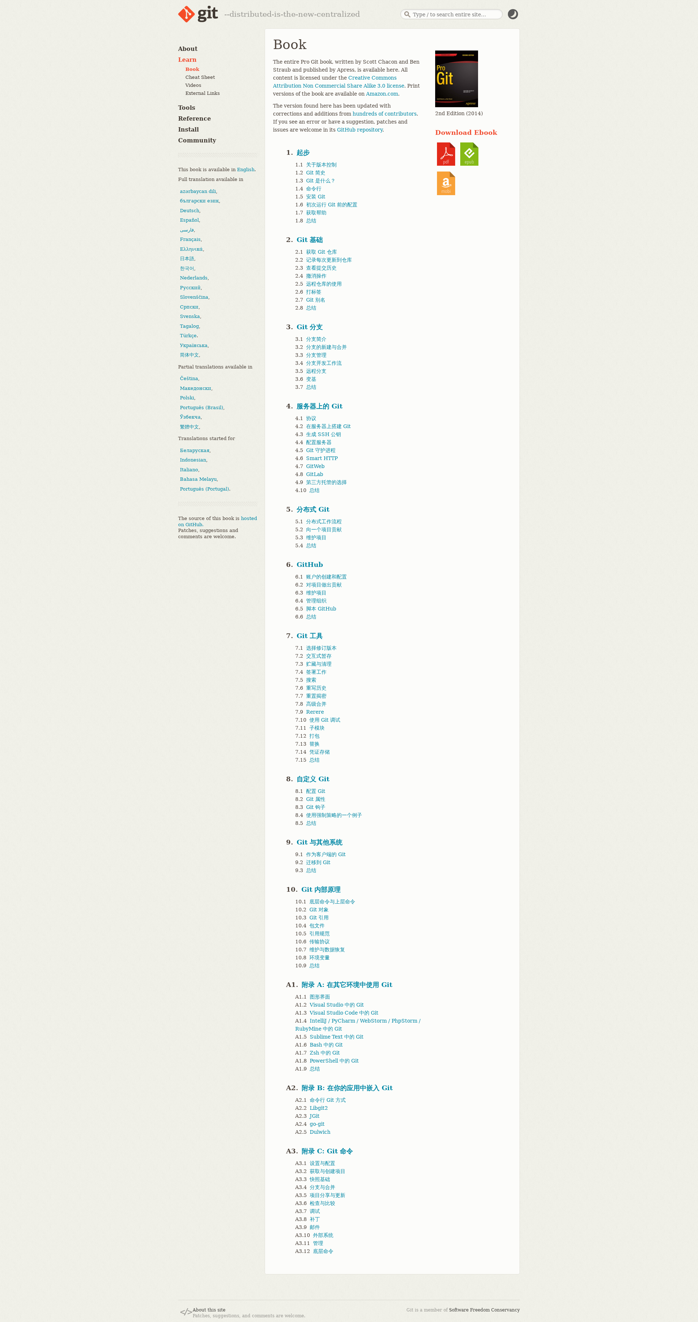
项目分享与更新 (327, 1195)
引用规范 (319, 933)
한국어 (187, 268)
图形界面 (320, 997)
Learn (187, 59)
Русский (190, 287)
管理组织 (316, 601)
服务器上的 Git (319, 406)
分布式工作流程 (324, 521)
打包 (314, 736)
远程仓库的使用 (324, 284)
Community (197, 140)
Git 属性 (315, 799)
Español (189, 220)
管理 (318, 1243)
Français (190, 239)
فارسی (187, 229)
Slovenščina (194, 297)
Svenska (190, 316)
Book (192, 69)
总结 (311, 220)
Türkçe (188, 335)
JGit (315, 1116)
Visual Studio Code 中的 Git (344, 1013)
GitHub (310, 564)
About (187, 48)
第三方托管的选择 (326, 482)
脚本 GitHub (321, 609)
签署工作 (316, 672)
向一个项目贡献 (324, 529)
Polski (187, 397)
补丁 (315, 1219)
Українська (194, 345)
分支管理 (316, 355)
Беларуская (194, 450)
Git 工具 (310, 636)
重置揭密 (316, 696)
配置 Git (315, 791)
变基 (311, 379)
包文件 (317, 925)
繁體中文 (189, 426)
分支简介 (316, 339)
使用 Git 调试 (324, 720)
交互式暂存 (319, 656)
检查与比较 (322, 1203)
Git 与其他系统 (319, 842)
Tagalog (189, 326)
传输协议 (319, 941)
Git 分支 (310, 327)
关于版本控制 (321, 165)
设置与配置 (322, 1163)
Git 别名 (315, 300)
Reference (194, 118)
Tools (186, 107)
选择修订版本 (321, 648)
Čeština (189, 378)
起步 (303, 152)
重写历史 (316, 688)
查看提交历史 (321, 268)
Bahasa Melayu (198, 479)
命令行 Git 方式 (328, 1100)
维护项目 (316, 537)
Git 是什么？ (321, 181)
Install (188, 129)
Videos (193, 85)
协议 (311, 418)
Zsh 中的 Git (325, 1053)
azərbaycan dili (198, 191)
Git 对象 (319, 909)
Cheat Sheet (200, 77)
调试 (315, 1211)
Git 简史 (315, 173)
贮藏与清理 (319, 664)
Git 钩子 (315, 807)
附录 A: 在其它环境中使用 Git (347, 984)
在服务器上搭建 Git (328, 426)
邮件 (315, 1227)
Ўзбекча (190, 417)
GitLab (314, 474)
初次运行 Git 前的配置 (331, 204)
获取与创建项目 (327, 1171)
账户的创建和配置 (326, 577)
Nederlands (194, 278)
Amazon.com (382, 94)
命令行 (313, 189)
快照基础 (320, 1179)
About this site (209, 1310)
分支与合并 (322, 1187)
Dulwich (320, 1132)
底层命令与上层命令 (332, 901)
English (245, 169)
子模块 (317, 728)
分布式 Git (313, 509)
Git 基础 (310, 239)
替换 (314, 744)
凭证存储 (319, 752)
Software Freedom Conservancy (484, 1310)
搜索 (311, 680)
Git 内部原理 (321, 889)
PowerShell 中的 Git (334, 1061)
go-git (317, 1124)
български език (199, 200)
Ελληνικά (191, 248)
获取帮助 (316, 212)
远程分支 (316, 371)
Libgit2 (319, 1108)
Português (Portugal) (204, 488)
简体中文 (189, 355)
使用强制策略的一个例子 (334, 815)
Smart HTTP (322, 458)
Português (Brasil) (201, 407)
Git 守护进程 (321, 450)
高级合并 (316, 704)
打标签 (313, 292)
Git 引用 (319, 917)
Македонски (195, 388)
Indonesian (193, 460)
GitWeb (315, 466)
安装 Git (315, 196)
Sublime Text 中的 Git (337, 1037)
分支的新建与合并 (326, 347)
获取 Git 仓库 (321, 252)
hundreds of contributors (385, 114)
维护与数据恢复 (327, 949)
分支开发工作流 (324, 363)
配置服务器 (319, 442)
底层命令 (323, 1251)
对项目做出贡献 (324, 585)
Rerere (315, 712)
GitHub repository (359, 130)
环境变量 (319, 957)
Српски (189, 306)
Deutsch (189, 210)
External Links (202, 93)
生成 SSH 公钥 (323, 434)
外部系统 (323, 1235)
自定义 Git (313, 779)
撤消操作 (316, 276)
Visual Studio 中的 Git (337, 1005)
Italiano (189, 469)
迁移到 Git (318, 862)
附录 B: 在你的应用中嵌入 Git (347, 1088)
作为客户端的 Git (326, 854)
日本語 (187, 258)
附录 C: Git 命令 (327, 1151)
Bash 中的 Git (326, 1045)
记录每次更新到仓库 (329, 260)
